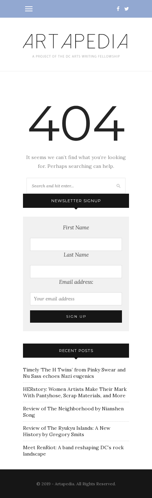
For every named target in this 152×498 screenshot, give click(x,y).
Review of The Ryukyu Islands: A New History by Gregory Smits (66, 431)
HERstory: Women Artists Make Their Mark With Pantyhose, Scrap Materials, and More (75, 392)
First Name (76, 227)
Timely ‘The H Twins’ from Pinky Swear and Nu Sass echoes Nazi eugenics (74, 373)
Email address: (76, 282)
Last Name (76, 254)
